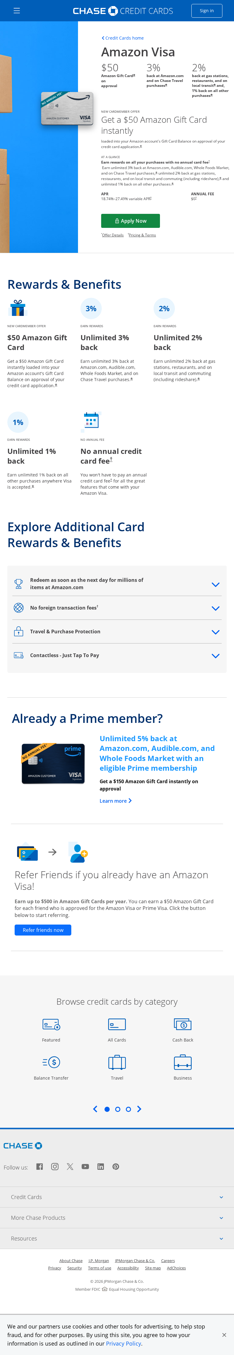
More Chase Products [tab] (122, 1217)
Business (183, 1078)
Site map (153, 1268)
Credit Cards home (124, 38)
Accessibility (128, 1268)
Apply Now (140, 223)
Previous (95, 1109)
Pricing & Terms (142, 235)
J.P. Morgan (99, 1260)
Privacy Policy (123, 1343)
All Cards (118, 1040)
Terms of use (99, 1268)
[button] (224, 1334)
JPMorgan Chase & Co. (135, 1260)
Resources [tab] (122, 1238)
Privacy (54, 1268)
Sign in (211, 10)
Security (74, 1268)
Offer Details (113, 235)
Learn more (116, 801)
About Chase (71, 1260)
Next (139, 1109)
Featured (52, 1040)
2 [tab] (117, 1109)
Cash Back (182, 1040)
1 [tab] (107, 1109)
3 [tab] (128, 1109)
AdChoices (176, 1268)
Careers (168, 1260)
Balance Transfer (51, 1078)
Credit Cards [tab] (122, 1197)
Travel (119, 1078)
